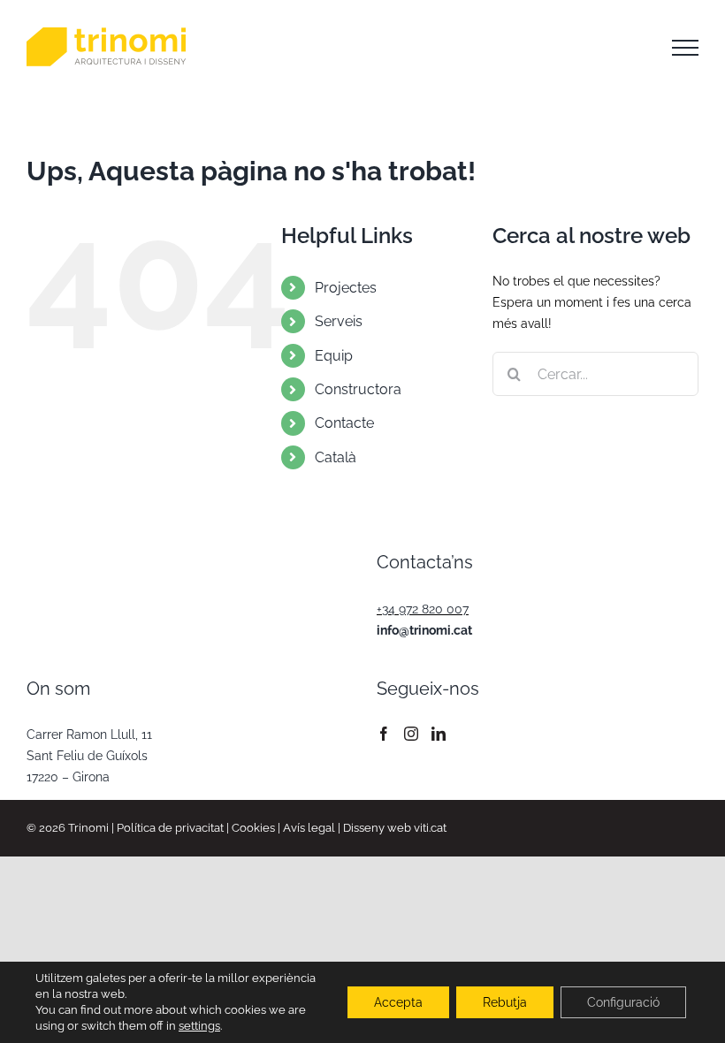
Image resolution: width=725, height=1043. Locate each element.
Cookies (253, 827)
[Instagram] (411, 734)
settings (199, 1025)
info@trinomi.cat (424, 630)
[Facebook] (384, 734)
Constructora (358, 389)
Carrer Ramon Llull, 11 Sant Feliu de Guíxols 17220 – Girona (89, 755)
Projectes (346, 287)
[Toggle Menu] (685, 48)
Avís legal (309, 827)
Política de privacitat (170, 827)
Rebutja (505, 1002)
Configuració (623, 1002)
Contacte (344, 423)
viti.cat (430, 827)
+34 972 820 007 (423, 609)
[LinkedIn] (438, 734)
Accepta (398, 1002)
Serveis (338, 321)
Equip (334, 355)
